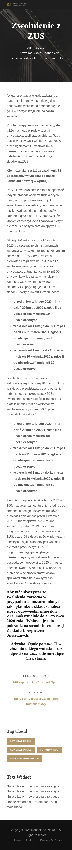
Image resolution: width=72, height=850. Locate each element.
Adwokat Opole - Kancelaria (40, 53)
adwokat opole (26, 58)
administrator (36, 47)
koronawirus (49, 750)
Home (18, 840)
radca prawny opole (24, 758)
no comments (53, 58)
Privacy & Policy (51, 840)
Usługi (31, 840)
